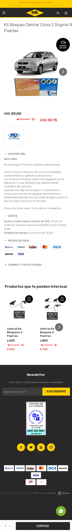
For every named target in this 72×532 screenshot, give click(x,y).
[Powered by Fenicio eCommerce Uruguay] (64, 493)
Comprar (42, 526)
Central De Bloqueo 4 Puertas (47, 332)
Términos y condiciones (44, 493)
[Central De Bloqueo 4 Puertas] (52, 308)
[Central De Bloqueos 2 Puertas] (19, 308)
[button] (64, 71)
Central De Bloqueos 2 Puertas (14, 332)
